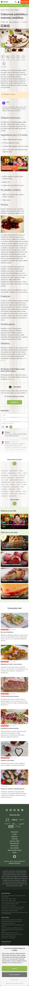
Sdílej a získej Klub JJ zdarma (14, 850)
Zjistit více (11, 379)
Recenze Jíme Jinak (14, 843)
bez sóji (13, 482)
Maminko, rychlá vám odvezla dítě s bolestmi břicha (12, 919)
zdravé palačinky (4, 491)
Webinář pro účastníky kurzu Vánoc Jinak (10, 932)
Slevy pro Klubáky (14, 847)
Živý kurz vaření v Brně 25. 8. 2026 (9, 936)
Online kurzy (14, 836)
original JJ (19, 489)
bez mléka (12, 491)
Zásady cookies (14, 979)
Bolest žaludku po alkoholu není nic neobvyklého (12, 921)
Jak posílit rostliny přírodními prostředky (10, 910)
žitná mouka (3, 473)
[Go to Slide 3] (21, 50)
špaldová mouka (4, 470)
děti (10, 475)
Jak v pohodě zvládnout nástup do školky (10, 903)
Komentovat (25, 438)
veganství (25, 473)
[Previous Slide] (1, 38)
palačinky (15, 475)
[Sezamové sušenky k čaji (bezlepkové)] (14, 777)
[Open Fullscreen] (27, 30)
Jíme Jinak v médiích (14, 841)
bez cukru (19, 473)
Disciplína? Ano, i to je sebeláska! (8, 937)
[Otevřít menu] (27, 5)
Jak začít (15, 834)
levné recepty (18, 491)
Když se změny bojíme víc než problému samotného (12, 927)
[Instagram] (11, 810)
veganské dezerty (4, 475)
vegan (2, 479)
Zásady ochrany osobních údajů (14, 983)
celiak (6, 479)
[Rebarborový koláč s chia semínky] (14, 652)
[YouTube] (22, 810)
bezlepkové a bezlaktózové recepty (16, 479)
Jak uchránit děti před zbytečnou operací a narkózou (12, 934)
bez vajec (24, 491)
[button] (14, 38)
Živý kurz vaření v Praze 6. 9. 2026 (8, 898)
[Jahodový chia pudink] (14, 748)
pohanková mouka (15, 486)
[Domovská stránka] (4, 2)
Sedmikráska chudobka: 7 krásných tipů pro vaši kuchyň (13, 907)
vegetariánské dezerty (19, 477)
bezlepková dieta (10, 477)
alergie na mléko (12, 489)
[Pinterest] (14, 810)
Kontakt (14, 852)
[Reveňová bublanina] (14, 620)
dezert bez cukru (22, 493)
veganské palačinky (12, 473)
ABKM (22, 486)
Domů (2, 10)
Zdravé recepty (9, 10)
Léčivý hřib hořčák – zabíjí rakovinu (9, 905)
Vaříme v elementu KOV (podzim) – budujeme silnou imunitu (14, 902)
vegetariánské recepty (5, 482)
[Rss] (18, 810)
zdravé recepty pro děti (21, 482)
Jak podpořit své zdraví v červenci (8, 923)
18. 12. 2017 (13, 442)
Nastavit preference (14, 974)
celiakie (2, 484)
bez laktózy (24, 484)
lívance (7, 484)
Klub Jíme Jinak (14, 845)
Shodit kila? (24, 1)
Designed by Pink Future (14, 863)
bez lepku (21, 470)
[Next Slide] (27, 38)
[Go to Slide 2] (14, 50)
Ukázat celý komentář (16, 455)
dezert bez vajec (22, 475)
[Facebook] (7, 810)
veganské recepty (4, 493)
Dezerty (17, 10)
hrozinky (18, 484)
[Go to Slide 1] (8, 50)
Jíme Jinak (17, 387)
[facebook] (5, 26)
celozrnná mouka (13, 493)
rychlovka (3, 477)
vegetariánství (4, 489)
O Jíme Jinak (15, 838)
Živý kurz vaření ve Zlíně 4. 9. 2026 (9, 900)
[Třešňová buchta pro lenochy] (14, 684)
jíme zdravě (13, 484)
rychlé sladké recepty (5, 486)
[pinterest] (8, 26)
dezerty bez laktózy (13, 470)
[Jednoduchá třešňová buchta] (14, 716)
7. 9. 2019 (13, 432)
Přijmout (14, 968)
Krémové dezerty (5, 757)
